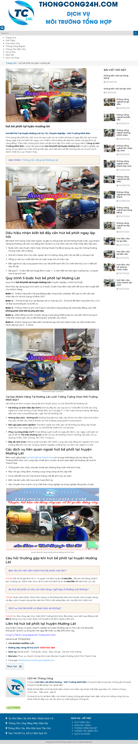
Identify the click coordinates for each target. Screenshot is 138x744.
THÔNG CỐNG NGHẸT (85, 728)
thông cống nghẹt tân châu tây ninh (124, 148)
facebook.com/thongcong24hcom (36, 660)
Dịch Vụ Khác (13, 58)
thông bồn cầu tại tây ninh (117, 88)
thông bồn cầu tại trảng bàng (116, 76)
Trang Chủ (11, 37)
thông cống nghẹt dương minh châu (123, 132)
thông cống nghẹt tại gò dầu (123, 101)
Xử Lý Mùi (10, 52)
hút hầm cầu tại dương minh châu (123, 267)
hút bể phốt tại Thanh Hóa (39, 457)
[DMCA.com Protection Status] (13, 707)
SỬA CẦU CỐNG (82, 725)
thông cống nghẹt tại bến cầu (123, 117)
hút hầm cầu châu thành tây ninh (124, 282)
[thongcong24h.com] (63, 12)
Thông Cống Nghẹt (15, 46)
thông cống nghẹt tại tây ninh (123, 225)
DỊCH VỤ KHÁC (82, 734)
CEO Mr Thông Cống (40, 678)
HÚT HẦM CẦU (82, 722)
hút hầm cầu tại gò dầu (123, 239)
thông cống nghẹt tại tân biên (123, 179)
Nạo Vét (10, 55)
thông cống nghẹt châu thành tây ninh (124, 163)
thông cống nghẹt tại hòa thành (123, 194)
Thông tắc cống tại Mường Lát (40, 160)
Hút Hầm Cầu (13, 43)
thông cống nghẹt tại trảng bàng (124, 210)
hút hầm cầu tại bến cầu (123, 252)
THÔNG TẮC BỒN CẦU (86, 731)
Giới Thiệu (10, 40)
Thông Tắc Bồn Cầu (16, 49)
